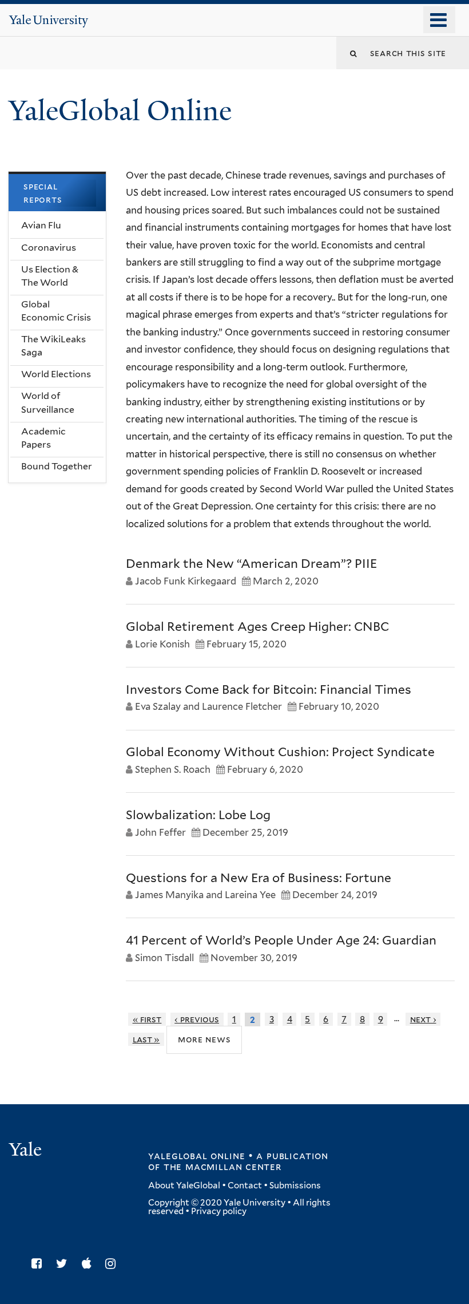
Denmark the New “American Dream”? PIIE (251, 563)
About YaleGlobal (184, 1185)
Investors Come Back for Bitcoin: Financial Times (268, 689)
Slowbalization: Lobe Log (198, 815)
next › (423, 1019)
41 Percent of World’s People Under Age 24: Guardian (281, 940)
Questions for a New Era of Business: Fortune (258, 878)
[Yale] (27, 1151)
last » (146, 1039)
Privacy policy (219, 1211)
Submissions (295, 1185)
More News (204, 1039)
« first (147, 1019)
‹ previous (196, 1019)
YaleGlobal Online (120, 110)
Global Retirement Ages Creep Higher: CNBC (257, 626)
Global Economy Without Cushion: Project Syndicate (280, 752)
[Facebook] (39, 1264)
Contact (245, 1185)
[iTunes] (89, 1264)
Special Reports (42, 193)
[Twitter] (64, 1264)
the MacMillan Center (222, 1166)
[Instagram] (113, 1264)
